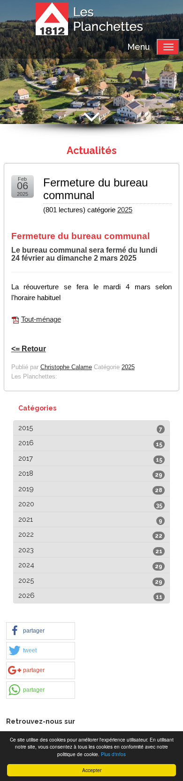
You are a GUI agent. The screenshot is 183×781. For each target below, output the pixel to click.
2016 (26, 443)
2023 (26, 550)
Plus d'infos (113, 754)
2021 (25, 519)
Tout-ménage (41, 319)
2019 (26, 489)
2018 (25, 473)
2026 (26, 595)
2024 (26, 565)
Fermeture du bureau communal (95, 188)
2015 (25, 428)
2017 (25, 458)
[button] (41, 631)
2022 (26, 534)
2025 (124, 210)
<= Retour (28, 349)
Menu (138, 47)
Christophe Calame (66, 367)
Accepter (91, 769)
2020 (26, 504)
